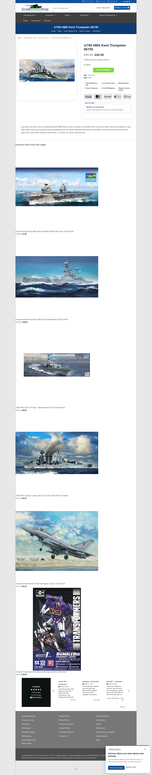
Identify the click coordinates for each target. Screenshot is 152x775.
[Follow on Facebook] (123, 1)
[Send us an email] (129, 1)
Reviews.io (63, 736)
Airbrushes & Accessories (105, 732)
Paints (67, 15)
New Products (35, 20)
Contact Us (26, 724)
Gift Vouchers (27, 736)
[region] (91, 691)
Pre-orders (47, 20)
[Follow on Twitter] (127, 1)
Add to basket (103, 70)
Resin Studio (26, 743)
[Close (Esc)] (36, 763)
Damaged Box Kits (28, 716)
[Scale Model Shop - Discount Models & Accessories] (35, 7)
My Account (26, 728)
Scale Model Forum (29, 740)
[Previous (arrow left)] (18, 771)
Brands (25, 20)
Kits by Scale (44, 38)
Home (53, 31)
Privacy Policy (64, 720)
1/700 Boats (96, 31)
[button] (53, 690)
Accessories (49, 15)
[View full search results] (53, 5)
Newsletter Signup (28, 732)
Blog (98, 740)
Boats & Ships (85, 31)
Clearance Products (66, 732)
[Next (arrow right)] (24, 771)
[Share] (30, 763)
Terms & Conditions (66, 724)
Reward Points (64, 716)
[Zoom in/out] (18, 763)
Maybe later (131, 767)
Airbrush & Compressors (107, 15)
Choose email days (116, 768)
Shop (60, 31)
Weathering (84, 15)
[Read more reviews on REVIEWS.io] (36, 698)
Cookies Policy (64, 728)
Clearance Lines (28, 720)
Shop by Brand (101, 736)
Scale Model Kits (28, 15)
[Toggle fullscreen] (24, 763)
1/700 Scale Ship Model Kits (61, 38)
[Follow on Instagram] (125, 1)
